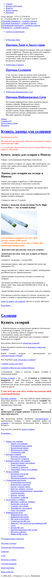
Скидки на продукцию (15, 32)
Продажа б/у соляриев (20, 459)
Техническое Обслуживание (12, 547)
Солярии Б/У (6, 121)
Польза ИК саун (17, 528)
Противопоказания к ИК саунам (24, 530)
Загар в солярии (12, 472)
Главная (9, 4)
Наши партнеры (7, 568)
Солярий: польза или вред (11, 364)
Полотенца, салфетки (19, 497)
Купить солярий (8, 378)
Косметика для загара (19, 474)
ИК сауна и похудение (20, 519)
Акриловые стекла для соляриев (24, 469)
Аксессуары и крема (9, 123)
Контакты (10, 12)
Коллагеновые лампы (19, 448)
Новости (9, 8)
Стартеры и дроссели (19, 467)
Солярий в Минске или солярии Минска (18, 368)
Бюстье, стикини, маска (20, 487)
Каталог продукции (14, 6)
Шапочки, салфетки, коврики (23, 502)
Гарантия (5, 551)
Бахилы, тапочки (18, 495)
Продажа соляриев (8, 398)
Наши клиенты (7, 572)
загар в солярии (27, 429)
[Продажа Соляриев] (15, 65)
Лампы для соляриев (14, 441)
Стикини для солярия (19, 506)
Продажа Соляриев (18, 69)
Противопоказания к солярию (23, 478)
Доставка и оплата (8, 543)
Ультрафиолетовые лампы (21, 446)
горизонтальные (41, 419)
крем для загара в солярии (24, 360)
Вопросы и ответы (8, 560)
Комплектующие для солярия (18, 461)
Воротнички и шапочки (20, 485)
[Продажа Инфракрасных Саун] (19, 92)
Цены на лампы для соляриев (13, 301)
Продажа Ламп (15, 44)
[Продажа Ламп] (13, 40)
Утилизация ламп (18, 452)
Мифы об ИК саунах (19, 534)
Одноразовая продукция (16, 480)
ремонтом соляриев (31, 343)
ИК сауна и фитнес (18, 532)
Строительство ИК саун (20, 521)
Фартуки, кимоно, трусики (22, 489)
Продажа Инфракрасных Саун (26, 97)
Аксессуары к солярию (15, 500)
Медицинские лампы (19, 450)
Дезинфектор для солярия (21, 508)
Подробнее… (6, 305)
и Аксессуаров (35, 44)
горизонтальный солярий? (12, 356)
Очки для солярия (18, 510)
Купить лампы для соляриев (26, 131)
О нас (3, 556)
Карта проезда (12, 10)
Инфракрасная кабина (20, 517)
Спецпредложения (8, 564)
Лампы (4, 119)
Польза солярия (17, 476)
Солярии (8, 315)
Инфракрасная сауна (14, 512)
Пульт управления (18, 465)
